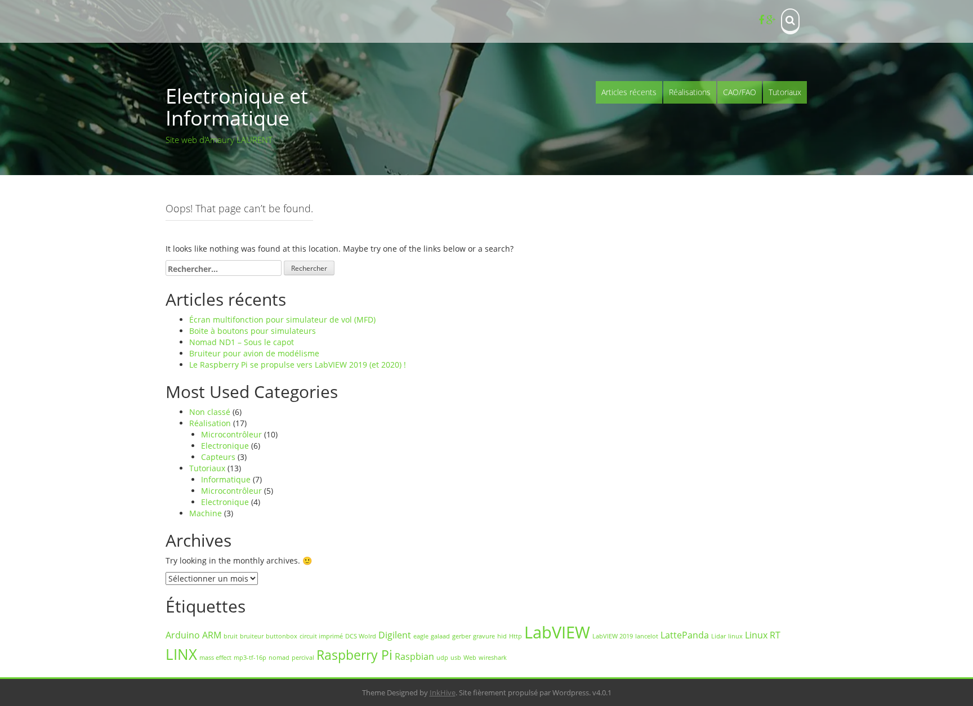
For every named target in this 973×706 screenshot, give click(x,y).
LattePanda (684, 635)
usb (455, 658)
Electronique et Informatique (237, 107)
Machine (205, 513)
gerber (461, 636)
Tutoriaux (785, 92)
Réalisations (690, 92)
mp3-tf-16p (250, 658)
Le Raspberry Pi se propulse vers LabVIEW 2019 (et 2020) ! (297, 364)
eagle (421, 636)
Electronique (225, 445)
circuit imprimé (321, 636)
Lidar (718, 636)
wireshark (493, 658)
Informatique (226, 479)
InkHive (443, 692)
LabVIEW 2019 (612, 636)
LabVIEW (557, 632)
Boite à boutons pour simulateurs (252, 330)
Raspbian (414, 656)
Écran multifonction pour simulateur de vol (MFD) (282, 319)
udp (442, 658)
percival (303, 658)
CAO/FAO (739, 92)
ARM (211, 635)
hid (502, 636)
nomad (279, 658)
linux (735, 636)
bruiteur (252, 636)
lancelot (646, 636)
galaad (440, 636)
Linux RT (762, 635)
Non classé (209, 411)
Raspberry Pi (354, 655)
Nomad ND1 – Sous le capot (241, 342)
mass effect (215, 658)
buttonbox (281, 636)
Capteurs (218, 457)
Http (515, 636)
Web (469, 658)
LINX (181, 654)
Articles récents (629, 92)
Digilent (394, 635)
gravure (484, 636)
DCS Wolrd (360, 636)
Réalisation (210, 423)
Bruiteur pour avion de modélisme (254, 353)
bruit (231, 636)
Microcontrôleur (231, 434)
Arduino (183, 635)
